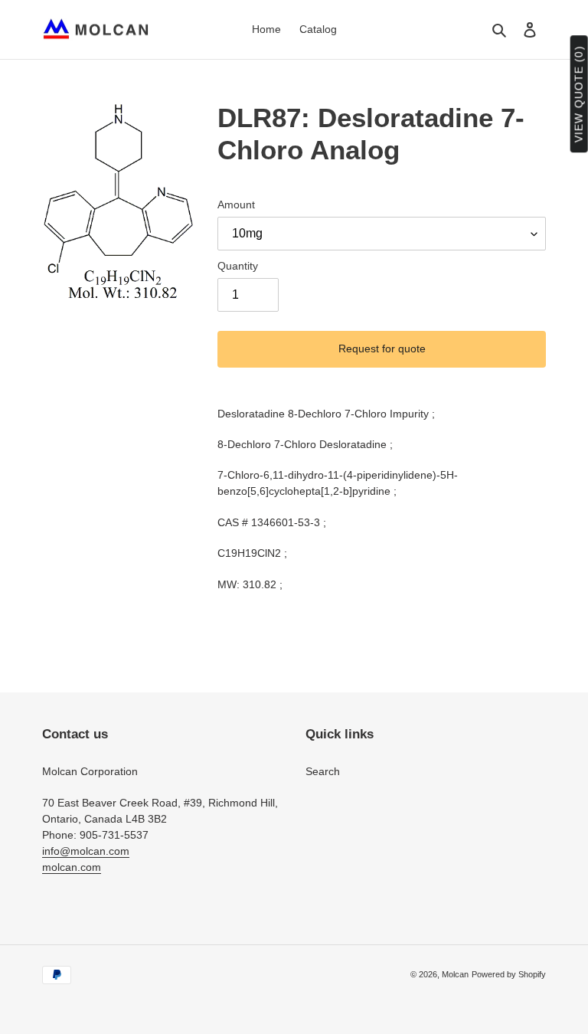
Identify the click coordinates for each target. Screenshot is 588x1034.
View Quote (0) (579, 94)
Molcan (455, 974)
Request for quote (382, 348)
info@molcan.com (85, 851)
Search (322, 771)
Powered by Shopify (509, 974)
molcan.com (71, 867)
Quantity (237, 266)
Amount (236, 204)
